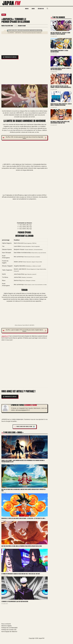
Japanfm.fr (4, 336)
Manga (27, 8)
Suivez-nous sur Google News (24, 426)
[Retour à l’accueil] (11, 3)
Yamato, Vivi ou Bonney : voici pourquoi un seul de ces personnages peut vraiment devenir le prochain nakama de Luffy (23, 461)
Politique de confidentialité (9, 627)
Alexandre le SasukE (30, 405)
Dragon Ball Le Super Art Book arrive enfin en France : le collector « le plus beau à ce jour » (23, 518)
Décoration (41, 8)
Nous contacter (6, 624)
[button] (47, 8)
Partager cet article (11, 57)
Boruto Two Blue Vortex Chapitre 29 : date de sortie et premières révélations (61, 104)
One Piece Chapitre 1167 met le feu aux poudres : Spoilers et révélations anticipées (61, 86)
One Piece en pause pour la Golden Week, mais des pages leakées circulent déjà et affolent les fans (23, 490)
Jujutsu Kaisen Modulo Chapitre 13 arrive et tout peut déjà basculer (61, 69)
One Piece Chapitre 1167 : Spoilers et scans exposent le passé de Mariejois (60, 33)
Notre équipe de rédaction (9, 631)
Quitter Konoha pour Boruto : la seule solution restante (59, 51)
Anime (33, 8)
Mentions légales (6, 625)
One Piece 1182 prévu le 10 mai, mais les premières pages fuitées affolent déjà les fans (21, 546)
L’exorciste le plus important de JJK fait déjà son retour (14, 601)
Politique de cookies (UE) (8, 629)
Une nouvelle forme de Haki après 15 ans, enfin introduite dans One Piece (60, 122)
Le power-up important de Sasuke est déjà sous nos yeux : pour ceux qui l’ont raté (20, 573)
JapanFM (41, 638)
